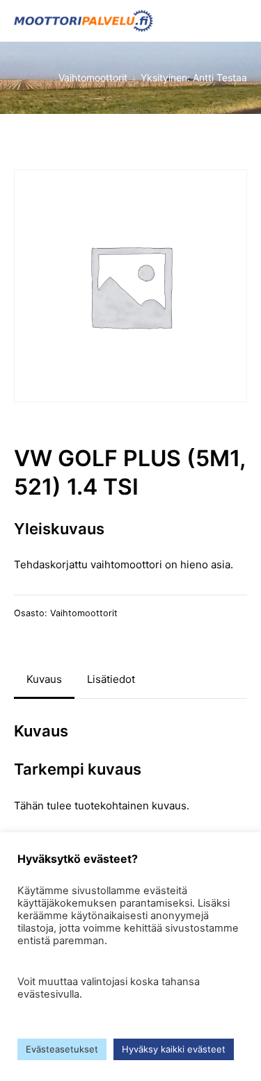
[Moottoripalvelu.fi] (83, 21)
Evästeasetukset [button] (62, 1049)
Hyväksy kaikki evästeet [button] (174, 1049)
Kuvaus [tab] (44, 679)
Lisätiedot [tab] (111, 679)
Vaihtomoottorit (84, 613)
